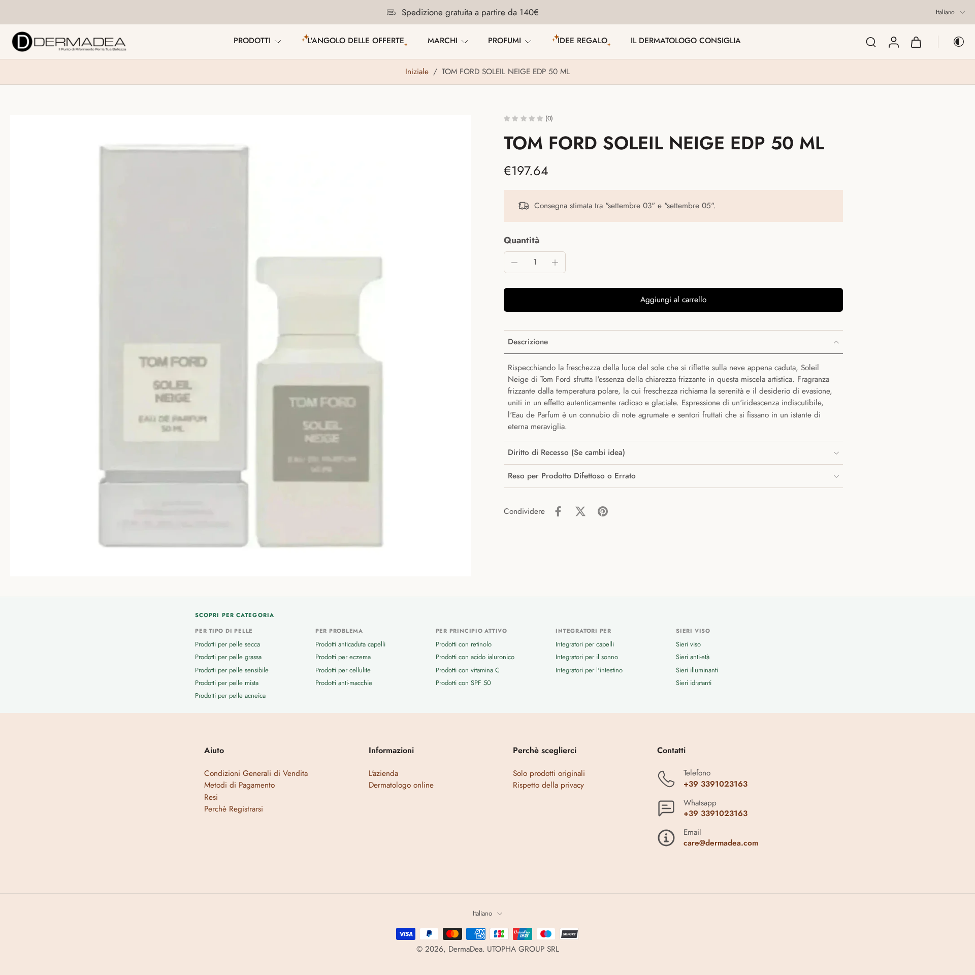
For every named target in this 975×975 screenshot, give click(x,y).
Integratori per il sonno (587, 657)
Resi (211, 797)
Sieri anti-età (692, 657)
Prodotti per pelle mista (226, 683)
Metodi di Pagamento (239, 785)
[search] (871, 41)
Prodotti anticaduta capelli (350, 644)
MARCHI (443, 40)
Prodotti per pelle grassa (228, 657)
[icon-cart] (915, 41)
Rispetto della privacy (548, 785)
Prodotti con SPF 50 (463, 683)
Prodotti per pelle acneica (230, 695)
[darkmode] (951, 42)
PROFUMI (504, 40)
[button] (673, 300)
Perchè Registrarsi (233, 809)
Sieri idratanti (693, 683)
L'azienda (383, 773)
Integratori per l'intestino (589, 670)
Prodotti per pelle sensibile (232, 670)
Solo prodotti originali (549, 773)
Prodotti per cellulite (343, 670)
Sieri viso (688, 644)
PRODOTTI (252, 40)
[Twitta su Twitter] (580, 511)
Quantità (522, 240)
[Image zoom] (240, 345)
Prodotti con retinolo (464, 644)
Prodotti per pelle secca (227, 644)
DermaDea (465, 949)
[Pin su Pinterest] (603, 511)
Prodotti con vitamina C (468, 670)
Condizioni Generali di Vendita (256, 773)
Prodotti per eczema (343, 657)
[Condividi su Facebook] (558, 511)
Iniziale (418, 71)
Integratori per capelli (585, 644)
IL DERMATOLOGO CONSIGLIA (686, 40)
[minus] (514, 262)
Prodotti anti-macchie (343, 683)
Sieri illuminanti (697, 670)
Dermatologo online (401, 785)
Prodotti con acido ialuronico (475, 657)
